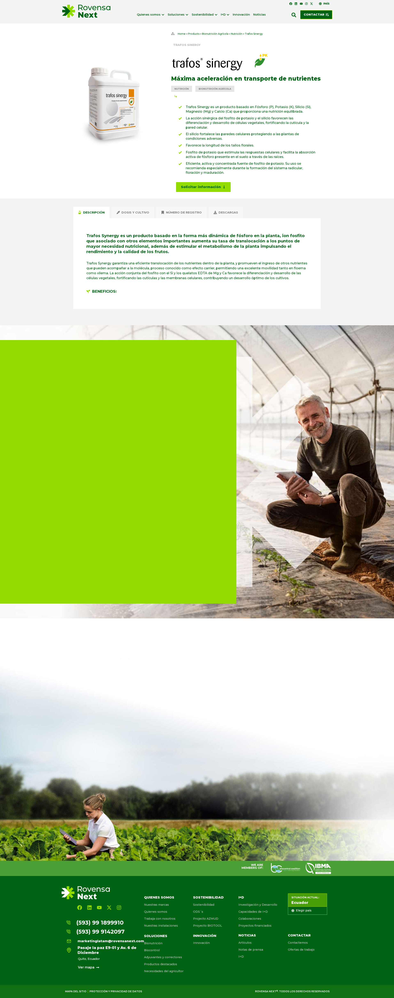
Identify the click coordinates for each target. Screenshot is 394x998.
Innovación (204, 936)
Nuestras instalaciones (161, 925)
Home (182, 33)
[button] (294, 15)
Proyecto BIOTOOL (207, 925)
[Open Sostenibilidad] (216, 15)
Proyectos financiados (254, 925)
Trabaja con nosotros (159, 918)
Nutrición (236, 33)
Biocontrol (152, 950)
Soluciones (155, 936)
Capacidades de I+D (253, 912)
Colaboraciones (249, 918)
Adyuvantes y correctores (163, 957)
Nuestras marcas (156, 905)
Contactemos (298, 942)
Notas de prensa (250, 949)
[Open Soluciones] (187, 15)
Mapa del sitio (75, 991)
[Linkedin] (296, 3)
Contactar (299, 935)
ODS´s (198, 912)
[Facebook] (291, 3)
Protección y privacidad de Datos (115, 991)
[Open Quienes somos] (162, 15)
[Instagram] (306, 3)
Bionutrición (153, 943)
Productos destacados (160, 964)
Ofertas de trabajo (301, 949)
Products (193, 33)
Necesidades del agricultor (163, 971)
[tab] (91, 212)
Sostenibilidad (208, 897)
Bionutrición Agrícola (215, 33)
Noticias (247, 935)
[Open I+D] (228, 15)
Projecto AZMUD (205, 918)
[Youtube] (301, 3)
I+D (241, 897)
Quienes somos (159, 897)
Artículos (245, 942)
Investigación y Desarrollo (257, 905)
